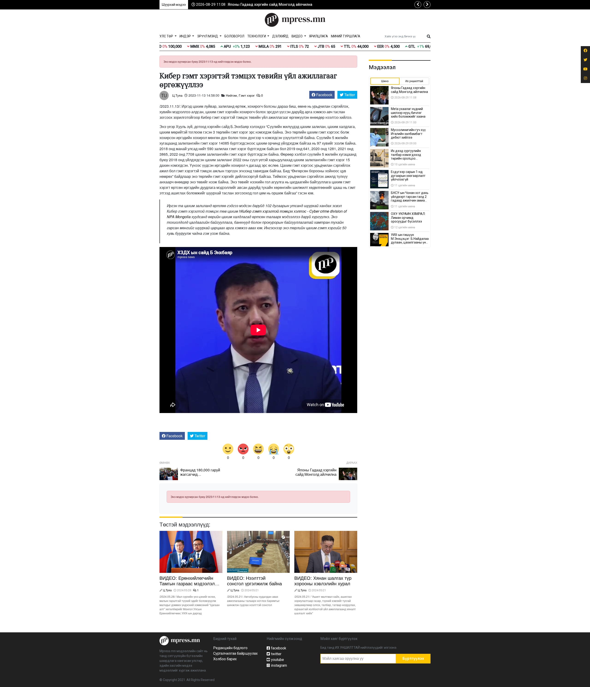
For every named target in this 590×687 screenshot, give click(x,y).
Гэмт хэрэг (247, 95)
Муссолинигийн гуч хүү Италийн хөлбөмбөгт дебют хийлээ (408, 134)
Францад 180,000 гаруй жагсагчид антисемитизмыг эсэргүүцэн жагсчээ (200, 476)
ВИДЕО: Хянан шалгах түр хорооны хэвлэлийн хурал (322, 580)
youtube (277, 659)
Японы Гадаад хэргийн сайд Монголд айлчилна (270, 4)
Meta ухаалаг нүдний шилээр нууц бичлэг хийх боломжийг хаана (408, 113)
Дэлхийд (280, 36)
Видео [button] (297, 36)
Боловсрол (234, 36)
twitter (276, 654)
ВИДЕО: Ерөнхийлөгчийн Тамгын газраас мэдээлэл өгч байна (187, 583)
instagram (279, 665)
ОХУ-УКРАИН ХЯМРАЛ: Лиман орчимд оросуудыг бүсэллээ (408, 217)
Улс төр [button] (166, 36)
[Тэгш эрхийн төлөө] (179, 640)
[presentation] (417, 4)
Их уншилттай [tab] (414, 81)
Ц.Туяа (177, 95)
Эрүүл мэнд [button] (208, 36)
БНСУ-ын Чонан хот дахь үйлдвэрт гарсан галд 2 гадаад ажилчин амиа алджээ (409, 198)
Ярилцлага (318, 36)
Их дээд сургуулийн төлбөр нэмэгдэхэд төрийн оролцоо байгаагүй (406, 156)
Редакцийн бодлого (230, 648)
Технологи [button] (257, 36)
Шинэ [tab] (385, 81)
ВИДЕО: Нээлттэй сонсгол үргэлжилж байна (254, 580)
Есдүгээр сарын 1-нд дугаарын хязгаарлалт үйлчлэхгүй (408, 175)
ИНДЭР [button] (186, 36)
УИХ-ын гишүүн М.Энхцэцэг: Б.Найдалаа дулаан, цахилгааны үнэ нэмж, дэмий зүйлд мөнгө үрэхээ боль (410, 242)
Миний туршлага (345, 36)
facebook (278, 648)
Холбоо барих (225, 659)
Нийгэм (231, 95)
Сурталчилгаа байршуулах (235, 653)
